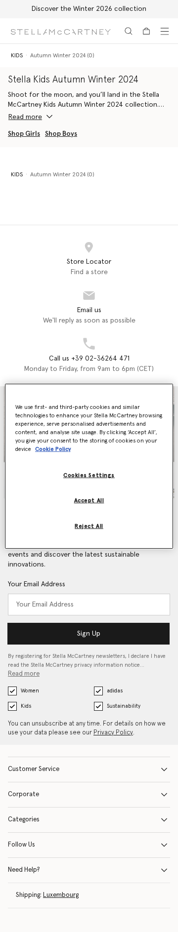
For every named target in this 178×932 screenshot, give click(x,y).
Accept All (89, 500)
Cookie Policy (53, 449)
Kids (26, 706)
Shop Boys (61, 133)
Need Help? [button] (24, 870)
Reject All (89, 526)
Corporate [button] (23, 794)
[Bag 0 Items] (146, 31)
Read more (24, 674)
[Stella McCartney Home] (60, 31)
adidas (115, 690)
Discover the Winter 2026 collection (89, 8)
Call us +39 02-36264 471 (89, 358)
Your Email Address (36, 584)
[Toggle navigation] (164, 31)
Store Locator (89, 261)
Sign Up (88, 633)
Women (30, 690)
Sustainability (123, 706)
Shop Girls (24, 133)
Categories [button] (24, 819)
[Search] (128, 31)
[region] (89, 466)
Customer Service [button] (33, 769)
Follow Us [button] (21, 845)
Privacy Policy (113, 732)
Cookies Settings (89, 475)
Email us (89, 310)
